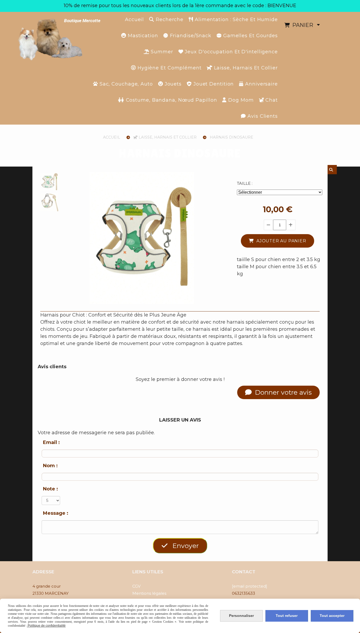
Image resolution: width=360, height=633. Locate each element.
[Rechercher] (332, 169)
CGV (136, 586)
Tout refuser (287, 615)
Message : (55, 513)
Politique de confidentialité (46, 625)
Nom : (50, 466)
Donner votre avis (282, 392)
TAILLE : (244, 183)
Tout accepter (332, 615)
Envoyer (185, 546)
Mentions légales (149, 593)
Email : (51, 442)
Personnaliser (241, 615)
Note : (50, 489)
